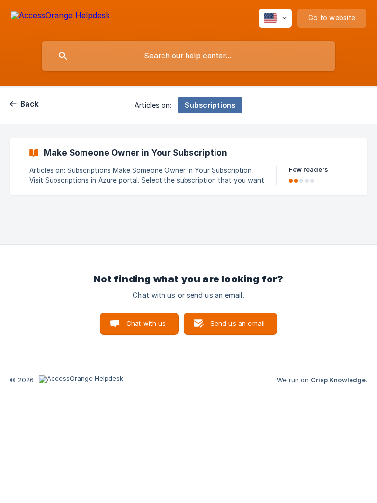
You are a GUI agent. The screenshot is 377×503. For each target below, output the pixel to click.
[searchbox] (188, 56)
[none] (60, 17)
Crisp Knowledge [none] (338, 380)
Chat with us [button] (146, 323)
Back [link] (29, 104)
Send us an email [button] (237, 323)
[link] (188, 166)
